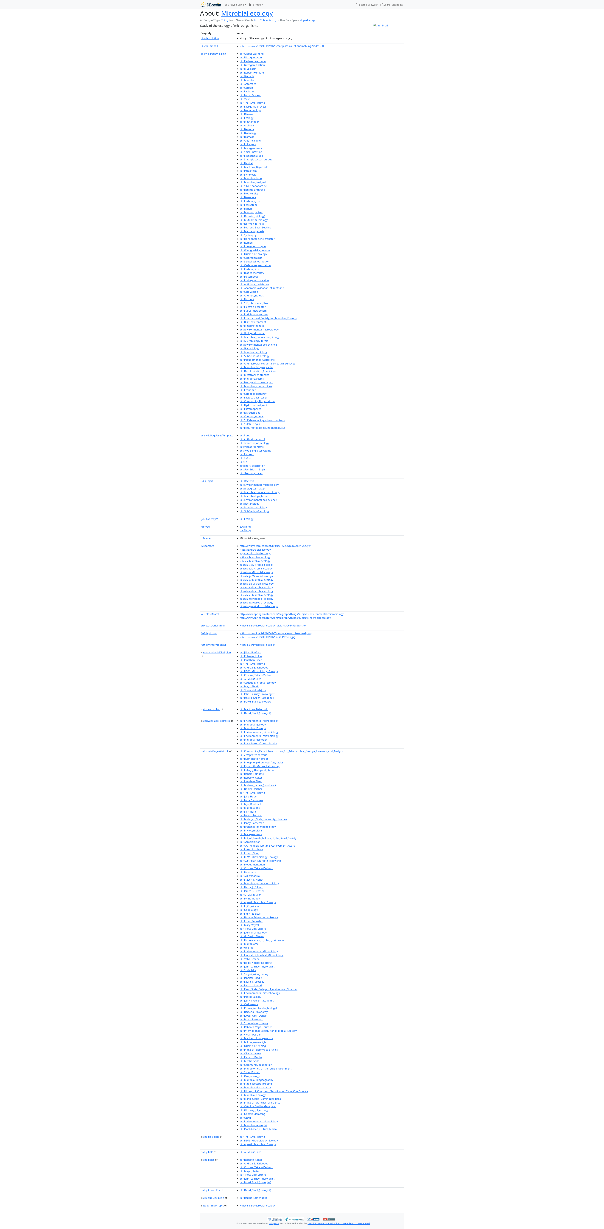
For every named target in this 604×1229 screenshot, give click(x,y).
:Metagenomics (251, 148)
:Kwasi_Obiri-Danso (253, 1015)
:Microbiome (249, 944)
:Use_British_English (253, 469)
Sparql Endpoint (393, 4)
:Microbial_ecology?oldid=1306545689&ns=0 (273, 625)
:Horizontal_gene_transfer (257, 239)
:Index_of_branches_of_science (260, 1102)
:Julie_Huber (249, 796)
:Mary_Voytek (250, 925)
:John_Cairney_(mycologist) (257, 694)
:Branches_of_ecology (254, 443)
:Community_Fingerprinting (258, 401)
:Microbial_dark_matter (255, 1087)
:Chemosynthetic (251, 416)
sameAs (207, 546)
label (206, 538)
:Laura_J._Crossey (252, 981)
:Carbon (246, 87)
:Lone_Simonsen (251, 800)
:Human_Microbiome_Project (259, 917)
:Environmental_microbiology (259, 329)
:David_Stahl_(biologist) (255, 701)
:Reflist (245, 458)
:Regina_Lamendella (253, 1198)
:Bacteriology (249, 348)
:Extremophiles (250, 409)
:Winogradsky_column (255, 250)
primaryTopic (213, 1205)
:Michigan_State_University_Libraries (263, 819)
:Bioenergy (248, 133)
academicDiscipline (217, 652)
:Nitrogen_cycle (251, 57)
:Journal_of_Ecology (253, 932)
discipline (211, 1136)
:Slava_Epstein (250, 1072)
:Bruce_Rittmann (251, 1019)
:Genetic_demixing (252, 1114)
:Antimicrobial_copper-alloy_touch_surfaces (267, 363)
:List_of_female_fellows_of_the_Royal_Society (268, 838)
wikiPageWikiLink (213, 53)
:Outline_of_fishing (253, 1046)
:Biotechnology (250, 110)
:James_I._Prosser (252, 891)
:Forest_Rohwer (251, 815)
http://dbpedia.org (265, 20)
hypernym (209, 519)
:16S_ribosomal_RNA (254, 303)
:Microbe (247, 80)
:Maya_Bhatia (249, 686)
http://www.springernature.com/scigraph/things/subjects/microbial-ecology (285, 618)
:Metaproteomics (252, 325)
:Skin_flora (248, 811)
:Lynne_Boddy (250, 898)
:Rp (243, 462)
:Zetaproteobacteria (253, 755)
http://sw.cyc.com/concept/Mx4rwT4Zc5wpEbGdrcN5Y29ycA (275, 546)
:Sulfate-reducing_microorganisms (262, 420)
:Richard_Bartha (251, 1057)
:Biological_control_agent (256, 382)
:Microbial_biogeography (256, 367)
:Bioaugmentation (252, 864)
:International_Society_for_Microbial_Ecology (268, 318)
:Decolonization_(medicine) (258, 371)
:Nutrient (247, 299)
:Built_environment (253, 322)
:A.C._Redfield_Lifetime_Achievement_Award (267, 845)
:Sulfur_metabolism (253, 310)
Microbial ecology (247, 13)
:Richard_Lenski (251, 985)
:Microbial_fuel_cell (253, 182)
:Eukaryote (248, 144)
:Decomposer (250, 276)
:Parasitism (248, 171)
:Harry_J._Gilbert (251, 887)
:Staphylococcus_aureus (256, 159)
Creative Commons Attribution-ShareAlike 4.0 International (339, 1223)
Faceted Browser (367, 4)
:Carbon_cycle (250, 201)
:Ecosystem (248, 205)
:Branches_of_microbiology (258, 826)
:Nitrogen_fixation (252, 65)
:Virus (245, 99)
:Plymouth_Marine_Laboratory (260, 766)
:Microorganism (251, 212)
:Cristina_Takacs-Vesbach (256, 675)
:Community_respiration (256, 1065)
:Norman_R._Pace (252, 223)
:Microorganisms (252, 378)
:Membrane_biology (253, 352)
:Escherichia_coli (251, 155)
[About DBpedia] (210, 4)
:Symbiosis (248, 174)
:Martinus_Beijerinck (254, 167)
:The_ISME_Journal (253, 103)
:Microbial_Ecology (253, 724)
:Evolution (247, 91)
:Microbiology (250, 808)
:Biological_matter (252, 333)
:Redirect (247, 454)
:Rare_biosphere (251, 849)
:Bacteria (247, 76)
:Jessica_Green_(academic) (257, 698)
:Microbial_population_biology (260, 337)
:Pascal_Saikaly (250, 997)
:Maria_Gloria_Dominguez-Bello (260, 1099)
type (205, 526)
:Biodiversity (249, 193)
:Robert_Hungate (252, 72)
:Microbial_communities (256, 386)
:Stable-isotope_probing (256, 1083)
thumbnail (209, 46)
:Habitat (246, 163)
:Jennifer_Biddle (251, 978)
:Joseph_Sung (249, 853)
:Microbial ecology (255, 549)
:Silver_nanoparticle (253, 186)
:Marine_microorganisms (256, 1038)
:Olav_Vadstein (250, 1053)
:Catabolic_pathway (253, 393)
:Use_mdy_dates (251, 473)
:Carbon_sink (249, 269)
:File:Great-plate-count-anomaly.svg (262, 428)
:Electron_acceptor (253, 307)
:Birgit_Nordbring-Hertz (256, 962)
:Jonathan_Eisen (251, 660)
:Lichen (246, 208)
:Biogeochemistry (252, 273)
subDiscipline (213, 1198)
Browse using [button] (235, 4)
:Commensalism (251, 257)
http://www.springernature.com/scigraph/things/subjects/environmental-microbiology (292, 614)
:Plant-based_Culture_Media (258, 743)
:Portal (245, 435)
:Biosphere (248, 197)
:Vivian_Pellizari (251, 1034)
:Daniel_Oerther (251, 789)
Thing (224, 20)
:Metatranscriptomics (254, 375)
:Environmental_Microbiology (259, 721)
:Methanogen (250, 121)
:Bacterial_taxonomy (254, 1012)
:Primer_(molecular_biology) (258, 1008)
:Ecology (246, 118)
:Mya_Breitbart (250, 804)
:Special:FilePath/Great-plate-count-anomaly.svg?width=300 (282, 46)
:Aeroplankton (250, 842)
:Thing (245, 526)
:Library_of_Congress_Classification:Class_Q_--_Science (274, 1091)
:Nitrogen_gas (250, 412)
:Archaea (247, 125)
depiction (209, 633)
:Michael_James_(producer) (258, 785)
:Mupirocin (248, 69)
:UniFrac (246, 947)
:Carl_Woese (249, 291)
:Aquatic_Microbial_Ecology (258, 682)
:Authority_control (252, 439)
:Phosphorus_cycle (253, 246)
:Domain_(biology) (252, 216)
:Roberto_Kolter (251, 656)
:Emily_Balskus (250, 913)
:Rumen (246, 242)
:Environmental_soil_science (258, 344)
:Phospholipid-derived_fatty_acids (261, 762)
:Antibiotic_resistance (254, 284)
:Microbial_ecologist (253, 739)
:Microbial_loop (251, 178)
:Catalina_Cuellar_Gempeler (258, 1106)
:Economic (248, 390)
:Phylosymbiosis (251, 830)
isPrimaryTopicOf (213, 644)
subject (207, 481)
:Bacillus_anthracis (252, 189)
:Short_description (252, 465)
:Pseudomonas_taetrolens (257, 359)
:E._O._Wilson (249, 906)
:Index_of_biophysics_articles (259, 1049)
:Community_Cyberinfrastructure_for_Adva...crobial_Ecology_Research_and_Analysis (291, 751)
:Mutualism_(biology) (254, 220)
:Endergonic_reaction (254, 280)
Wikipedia (274, 1223)
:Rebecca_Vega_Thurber (256, 1027)
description (210, 38)
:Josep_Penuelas (251, 921)
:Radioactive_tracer (253, 61)
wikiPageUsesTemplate (217, 435)
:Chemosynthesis (252, 295)
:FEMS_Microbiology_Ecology (259, 671)
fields (209, 1159)
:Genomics (248, 872)
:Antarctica (248, 84)
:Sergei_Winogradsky (254, 261)
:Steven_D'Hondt (251, 879)
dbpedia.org (307, 20)
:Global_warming (252, 53)
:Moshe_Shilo (249, 1061)
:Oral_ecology (250, 1076)
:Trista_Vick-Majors (253, 690)
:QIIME (246, 1117)
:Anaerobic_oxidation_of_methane (262, 288)
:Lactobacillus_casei (253, 397)
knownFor (211, 709)
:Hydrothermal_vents (254, 405)
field (208, 1152)
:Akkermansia (250, 876)
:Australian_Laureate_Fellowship (261, 860)
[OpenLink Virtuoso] (274, 1219)
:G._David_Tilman (252, 936)
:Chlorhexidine (250, 140)
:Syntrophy (248, 235)
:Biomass (247, 137)
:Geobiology (249, 910)
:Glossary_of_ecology (254, 1110)
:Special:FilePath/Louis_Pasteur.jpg (267, 637)
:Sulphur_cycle (250, 424)
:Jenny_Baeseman (252, 823)
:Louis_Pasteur (250, 95)
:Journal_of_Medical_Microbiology (261, 955)
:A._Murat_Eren (250, 679)
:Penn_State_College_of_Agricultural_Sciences (268, 989)
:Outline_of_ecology (253, 254)
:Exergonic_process (253, 106)
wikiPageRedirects (216, 721)
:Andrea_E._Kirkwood (254, 667)
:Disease (246, 114)
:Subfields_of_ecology (254, 356)
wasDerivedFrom (213, 625)
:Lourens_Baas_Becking (255, 227)
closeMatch (210, 614)
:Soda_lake (248, 970)
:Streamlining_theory (254, 1023)
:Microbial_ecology (257, 644)
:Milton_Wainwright (253, 1042)
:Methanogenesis (252, 231)
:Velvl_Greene (250, 959)
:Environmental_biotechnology (260, 993)
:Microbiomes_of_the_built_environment (265, 1068)
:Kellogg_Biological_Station (257, 770)
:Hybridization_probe (254, 758)
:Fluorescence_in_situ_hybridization (262, 940)
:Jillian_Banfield (250, 652)
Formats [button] (256, 4)
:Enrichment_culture (254, 314)
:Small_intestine (251, 152)
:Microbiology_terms (254, 341)
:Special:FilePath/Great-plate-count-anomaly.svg (276, 633)
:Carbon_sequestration (255, 265)
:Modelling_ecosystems (255, 450)
